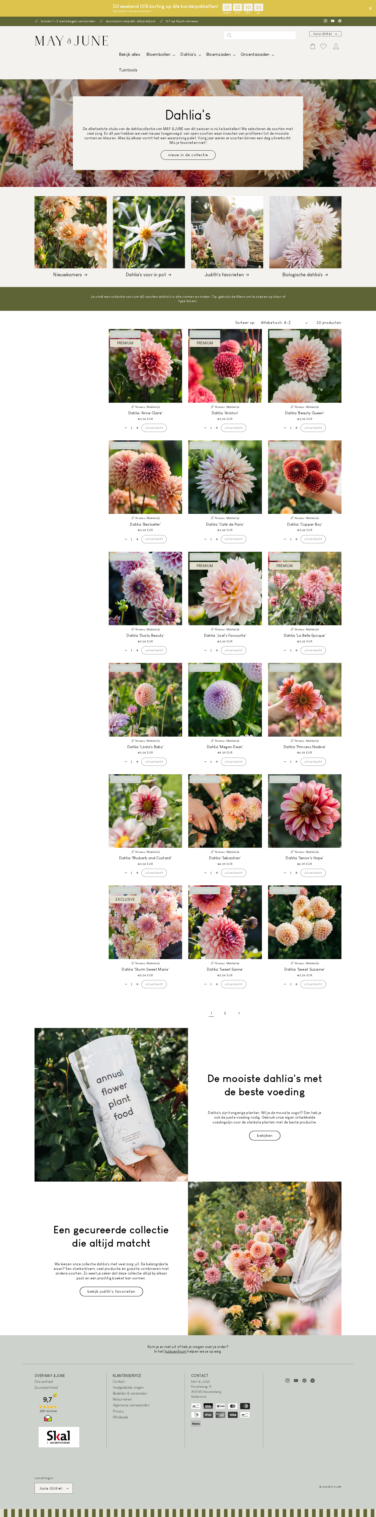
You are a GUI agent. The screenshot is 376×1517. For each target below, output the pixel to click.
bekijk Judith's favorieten (111, 1291)
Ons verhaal (44, 1382)
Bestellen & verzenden (130, 1393)
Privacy (118, 1411)
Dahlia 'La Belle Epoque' (305, 635)
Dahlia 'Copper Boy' (304, 524)
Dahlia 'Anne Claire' (145, 413)
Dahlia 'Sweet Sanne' (225, 969)
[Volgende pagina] (239, 1013)
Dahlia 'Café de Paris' (225, 524)
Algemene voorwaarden (131, 1405)
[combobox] (260, 35)
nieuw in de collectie (188, 155)
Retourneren (122, 1399)
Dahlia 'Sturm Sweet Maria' (145, 969)
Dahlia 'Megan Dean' (225, 747)
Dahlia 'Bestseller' (145, 524)
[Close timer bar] (370, 8)
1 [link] (211, 1013)
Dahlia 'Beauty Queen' (304, 413)
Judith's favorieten (224, 274)
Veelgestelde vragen (128, 1387)
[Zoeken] (229, 35)
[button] (160, 55)
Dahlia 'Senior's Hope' (305, 858)
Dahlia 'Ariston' (225, 413)
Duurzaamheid (46, 1387)
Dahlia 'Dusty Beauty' (145, 635)
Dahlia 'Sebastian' (225, 858)
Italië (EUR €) (322, 34)
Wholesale (120, 1417)
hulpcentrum (175, 1351)
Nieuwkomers (67, 274)
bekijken (265, 1135)
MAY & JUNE (334, 1487)
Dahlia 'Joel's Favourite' (225, 635)
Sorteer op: (245, 323)
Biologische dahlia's (302, 274)
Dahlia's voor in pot (146, 274)
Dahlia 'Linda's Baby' (145, 747)
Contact (119, 1382)
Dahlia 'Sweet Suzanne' (304, 969)
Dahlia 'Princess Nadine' (305, 747)
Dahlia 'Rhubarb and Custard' (145, 858)
